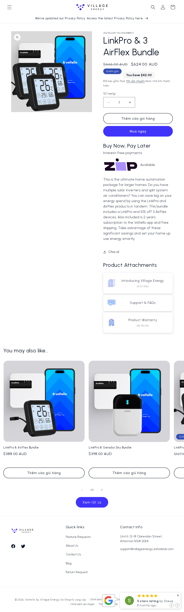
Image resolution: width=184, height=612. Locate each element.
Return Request (77, 572)
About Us (72, 546)
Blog (69, 563)
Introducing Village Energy (142, 281)
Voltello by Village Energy (42, 599)
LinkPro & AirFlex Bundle (21, 447)
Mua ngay (138, 131)
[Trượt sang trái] (82, 490)
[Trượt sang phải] (102, 490)
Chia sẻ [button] (113, 252)
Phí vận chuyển (135, 81)
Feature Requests (78, 537)
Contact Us (73, 554)
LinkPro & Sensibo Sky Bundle (110, 447)
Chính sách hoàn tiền (101, 599)
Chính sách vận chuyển (82, 604)
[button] (9, 7)
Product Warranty (142, 320)
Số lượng (109, 93)
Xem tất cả (92, 502)
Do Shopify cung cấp (73, 599)
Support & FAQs (143, 303)
